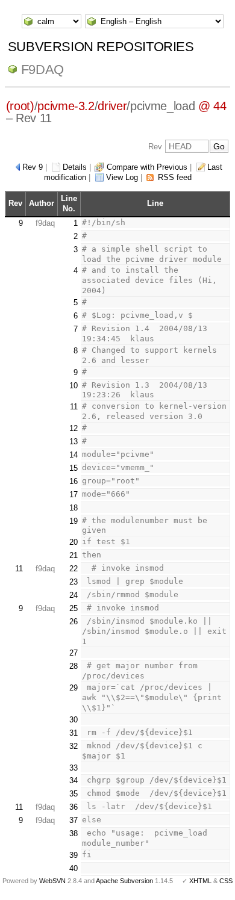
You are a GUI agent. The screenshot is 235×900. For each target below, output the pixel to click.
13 (73, 441)
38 (73, 833)
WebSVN (52, 880)
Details (75, 167)
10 (73, 385)
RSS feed (175, 177)
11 (74, 406)
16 (73, 481)
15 (73, 468)
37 (73, 820)
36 (73, 807)
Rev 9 (32, 167)
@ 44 (212, 106)
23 (73, 581)
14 (73, 454)
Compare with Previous (147, 167)
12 (73, 428)
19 (73, 521)
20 (73, 542)
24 (73, 595)
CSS (226, 880)
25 (73, 608)
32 (73, 746)
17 (73, 494)
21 (73, 555)
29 (73, 687)
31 (73, 732)
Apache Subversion (124, 880)
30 (73, 719)
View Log (122, 177)
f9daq (42, 69)
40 (73, 868)
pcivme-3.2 (66, 106)
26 (73, 621)
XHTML (200, 880)
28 (73, 666)
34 (73, 780)
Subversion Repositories (101, 46)
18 (73, 507)
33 (73, 767)
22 (73, 568)
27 (73, 652)
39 (73, 855)
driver (112, 106)
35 (73, 793)
